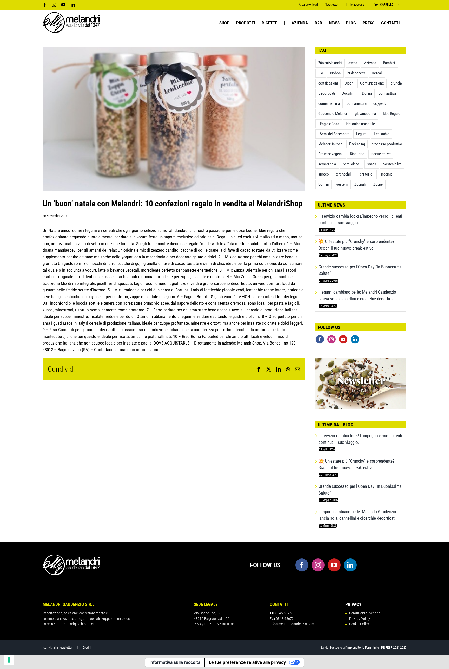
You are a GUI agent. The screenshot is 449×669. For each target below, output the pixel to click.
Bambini (389, 63)
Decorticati (326, 93)
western (341, 184)
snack (371, 164)
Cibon (349, 83)
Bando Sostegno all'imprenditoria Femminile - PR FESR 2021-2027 (363, 647)
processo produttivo (387, 144)
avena (352, 63)
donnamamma (329, 103)
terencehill (343, 174)
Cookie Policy (359, 624)
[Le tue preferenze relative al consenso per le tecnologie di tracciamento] (9, 660)
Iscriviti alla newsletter (57, 647)
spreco (323, 174)
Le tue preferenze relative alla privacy (247, 662)
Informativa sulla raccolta (174, 662)
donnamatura (357, 103)
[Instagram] (331, 339)
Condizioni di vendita (364, 613)
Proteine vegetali (330, 154)
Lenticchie (381, 134)
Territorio (365, 174)
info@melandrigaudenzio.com (292, 624)
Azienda (370, 63)
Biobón (335, 73)
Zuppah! (360, 184)
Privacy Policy (359, 618)
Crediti (87, 647)
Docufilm (348, 93)
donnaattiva (387, 93)
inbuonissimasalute (360, 123)
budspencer (356, 73)
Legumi (361, 134)
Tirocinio (386, 174)
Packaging (357, 144)
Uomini (323, 184)
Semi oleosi (351, 164)
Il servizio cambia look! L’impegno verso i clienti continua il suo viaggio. (360, 219)
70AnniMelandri (330, 63)
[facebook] (302, 565)
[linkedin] (350, 565)
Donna (367, 93)
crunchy (396, 83)
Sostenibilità (392, 164)
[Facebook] (319, 339)
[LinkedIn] (355, 339)
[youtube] (334, 565)
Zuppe (378, 184)
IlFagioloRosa (328, 123)
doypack (379, 103)
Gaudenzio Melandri (333, 113)
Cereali (377, 73)
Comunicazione (372, 83)
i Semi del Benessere (333, 134)
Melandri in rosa (330, 144)
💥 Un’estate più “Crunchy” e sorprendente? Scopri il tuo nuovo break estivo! (356, 245)
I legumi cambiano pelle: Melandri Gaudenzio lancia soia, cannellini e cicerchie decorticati (357, 295)
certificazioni (328, 83)
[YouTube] (343, 339)
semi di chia (327, 164)
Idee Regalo (391, 113)
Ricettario (357, 154)
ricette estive (381, 154)
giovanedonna (365, 113)
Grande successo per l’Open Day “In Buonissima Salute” (360, 270)
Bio (320, 73)
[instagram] (318, 565)
